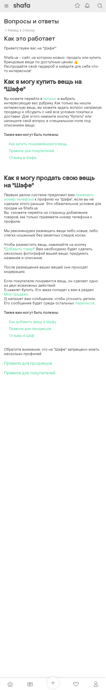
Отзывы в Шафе (22, 158)
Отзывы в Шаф (21, 335)
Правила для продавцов (30, 329)
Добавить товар (19, 249)
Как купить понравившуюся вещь (38, 144)
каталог (50, 98)
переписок (84, 303)
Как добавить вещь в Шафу (32, 322)
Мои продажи (16, 294)
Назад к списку (21, 30)
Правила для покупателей (31, 151)
